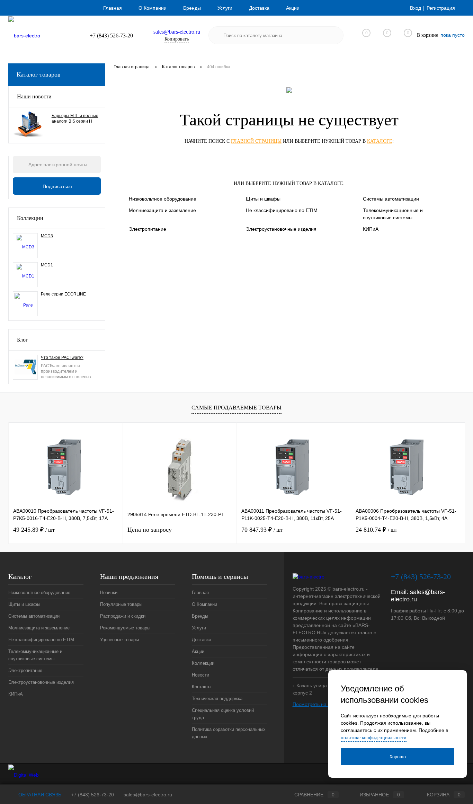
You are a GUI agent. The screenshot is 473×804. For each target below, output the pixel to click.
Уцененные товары (119, 639)
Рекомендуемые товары (125, 627)
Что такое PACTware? (62, 357)
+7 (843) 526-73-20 (92, 794)
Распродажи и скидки (122, 616)
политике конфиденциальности (374, 737)
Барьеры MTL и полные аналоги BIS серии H (75, 118)
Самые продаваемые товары (236, 407)
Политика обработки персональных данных (229, 733)
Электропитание (147, 229)
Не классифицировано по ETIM (282, 210)
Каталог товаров (39, 74)
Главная (112, 8)
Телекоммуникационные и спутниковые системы (393, 213)
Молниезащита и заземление (162, 210)
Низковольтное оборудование (162, 199)
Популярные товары (121, 604)
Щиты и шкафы (263, 199)
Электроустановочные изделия (281, 229)
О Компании (153, 8)
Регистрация (441, 8)
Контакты (201, 686)
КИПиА (370, 229)
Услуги (224, 8)
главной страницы (256, 141)
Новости (200, 675)
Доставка (259, 8)
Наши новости (34, 96)
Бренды (192, 8)
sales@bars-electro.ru (176, 32)
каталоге (379, 141)
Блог (22, 340)
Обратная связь (39, 794)
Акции (293, 8)
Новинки (108, 592)
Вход (415, 8)
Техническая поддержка (217, 698)
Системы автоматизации (391, 199)
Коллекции (30, 218)
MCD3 (47, 235)
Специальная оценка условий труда (223, 714)
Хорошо (397, 756)
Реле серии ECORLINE (63, 294)
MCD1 (47, 265)
